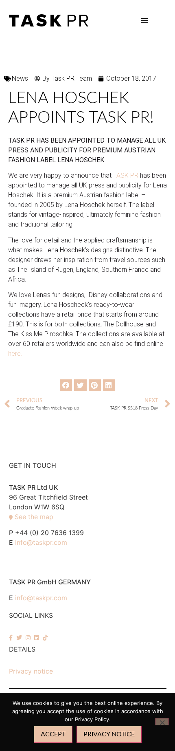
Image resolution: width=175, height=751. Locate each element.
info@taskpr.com (41, 542)
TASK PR (125, 175)
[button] (144, 20)
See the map (34, 517)
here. (16, 353)
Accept (53, 734)
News (20, 78)
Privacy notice (31, 671)
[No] (162, 721)
